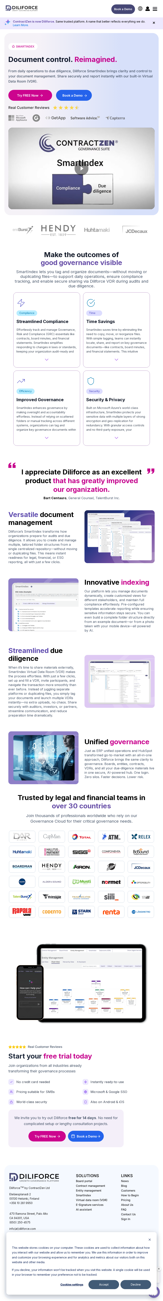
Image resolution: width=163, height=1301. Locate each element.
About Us (127, 1204)
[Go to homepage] (21, 11)
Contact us (128, 1214)
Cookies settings (71, 1284)
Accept (104, 1284)
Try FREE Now (27, 95)
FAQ (123, 1209)
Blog (124, 1185)
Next (153, 231)
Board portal (84, 1181)
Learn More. (21, 25)
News (125, 1181)
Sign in (125, 1219)
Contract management (90, 1185)
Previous (10, 231)
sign (147, 9)
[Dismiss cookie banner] (149, 1240)
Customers (128, 1190)
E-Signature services (90, 1204)
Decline (136, 1284)
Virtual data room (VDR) (91, 1200)
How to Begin (130, 1195)
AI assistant (84, 1209)
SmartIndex (83, 1195)
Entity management (88, 1190)
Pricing (125, 1200)
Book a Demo (123, 9)
